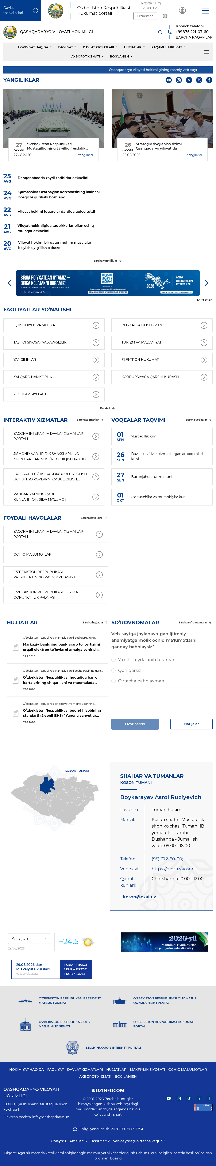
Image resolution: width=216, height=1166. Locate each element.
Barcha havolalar (91, 517)
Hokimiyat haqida (33, 47)
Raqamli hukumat (166, 47)
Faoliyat (65, 47)
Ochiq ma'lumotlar (187, 1070)
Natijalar (191, 724)
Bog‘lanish (119, 56)
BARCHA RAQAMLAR (194, 37)
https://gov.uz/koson (173, 868)
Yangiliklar (85, 155)
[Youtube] (169, 80)
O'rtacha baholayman (141, 680)
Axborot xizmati (85, 56)
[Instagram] (179, 80)
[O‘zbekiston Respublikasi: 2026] (164, 942)
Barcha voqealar (196, 419)
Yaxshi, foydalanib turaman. (147, 659)
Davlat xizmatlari (98, 47)
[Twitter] (199, 80)
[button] (205, 10)
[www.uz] (203, 1107)
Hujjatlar (132, 47)
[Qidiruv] (160, 32)
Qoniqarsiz (129, 670)
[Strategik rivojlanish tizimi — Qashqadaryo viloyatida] (162, 118)
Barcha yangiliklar (105, 260)
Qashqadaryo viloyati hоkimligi (31, 1092)
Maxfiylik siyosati (147, 1070)
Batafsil (105, 408)
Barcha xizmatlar (88, 419)
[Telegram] (189, 80)
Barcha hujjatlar (92, 622)
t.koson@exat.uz (138, 896)
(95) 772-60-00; (167, 858)
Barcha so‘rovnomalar (192, 622)
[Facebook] (209, 80)
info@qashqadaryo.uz (50, 1117)
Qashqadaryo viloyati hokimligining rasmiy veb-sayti (141, 70)
